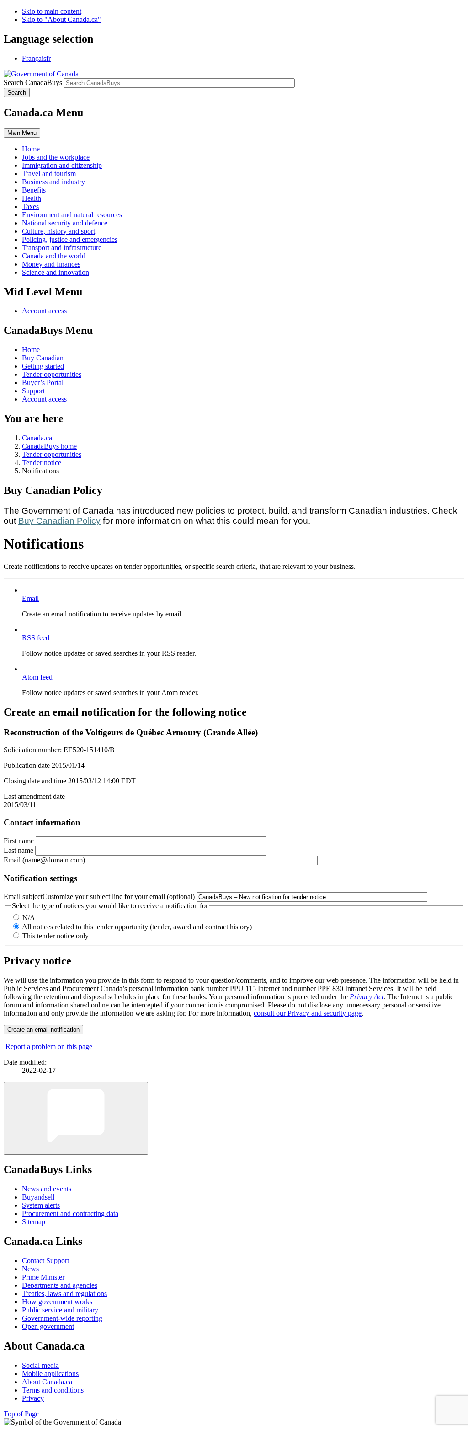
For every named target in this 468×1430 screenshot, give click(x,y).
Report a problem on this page (48, 1046)
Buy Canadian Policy (59, 520)
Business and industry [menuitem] (53, 182)
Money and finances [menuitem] (51, 264)
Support (33, 391)
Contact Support (45, 1260)
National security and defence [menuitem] (64, 223)
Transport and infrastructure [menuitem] (61, 248)
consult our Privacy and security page (308, 1013)
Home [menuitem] (31, 149)
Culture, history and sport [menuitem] (58, 231)
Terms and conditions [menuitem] (53, 1390)
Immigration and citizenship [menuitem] (62, 165)
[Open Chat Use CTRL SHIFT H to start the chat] (76, 1118)
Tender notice (41, 462)
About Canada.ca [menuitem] (47, 1382)
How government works (57, 1302)
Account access (44, 311)
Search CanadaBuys (33, 82)
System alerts (41, 1205)
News (30, 1269)
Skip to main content (51, 11)
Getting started (43, 366)
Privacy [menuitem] (33, 1398)
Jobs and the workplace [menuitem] (56, 157)
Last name (18, 850)
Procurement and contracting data (70, 1213)
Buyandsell (38, 1197)
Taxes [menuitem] (30, 206)
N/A (28, 917)
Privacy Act (366, 997)
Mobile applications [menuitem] (50, 1373)
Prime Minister (43, 1277)
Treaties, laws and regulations (64, 1293)
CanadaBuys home (49, 446)
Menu (22, 132)
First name (19, 841)
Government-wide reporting (62, 1318)
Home (31, 349)
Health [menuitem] (31, 198)
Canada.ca (37, 438)
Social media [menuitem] (40, 1365)
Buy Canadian (43, 358)
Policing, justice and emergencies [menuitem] (69, 239)
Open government (48, 1326)
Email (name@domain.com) (44, 860)
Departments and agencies (59, 1285)
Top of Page (21, 1414)
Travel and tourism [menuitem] (49, 173)
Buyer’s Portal (43, 382)
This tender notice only (55, 936)
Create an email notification (43, 1029)
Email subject (99, 896)
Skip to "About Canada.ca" (61, 19)
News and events (46, 1189)
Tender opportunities (51, 374)
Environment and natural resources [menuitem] (72, 215)
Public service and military (60, 1310)
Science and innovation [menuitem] (55, 272)
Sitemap (33, 1222)
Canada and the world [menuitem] (53, 256)
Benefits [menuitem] (34, 190)
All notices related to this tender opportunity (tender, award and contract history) (137, 927)
